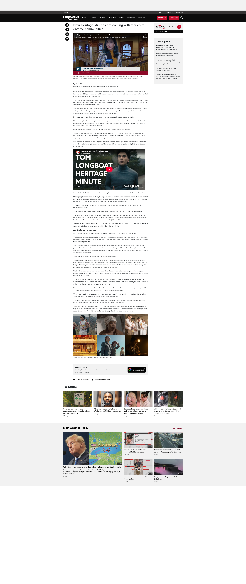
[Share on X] (67, 25)
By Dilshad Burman (80, 84)
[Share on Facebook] (67, 29)
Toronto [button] (66, 12)
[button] (161, 12)
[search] (181, 17)
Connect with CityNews (163, 32)
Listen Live (174, 18)
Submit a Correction (82, 380)
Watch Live (162, 18)
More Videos (177, 428)
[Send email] (67, 39)
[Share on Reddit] (67, 34)
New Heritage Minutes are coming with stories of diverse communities (108, 27)
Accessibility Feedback (102, 380)
